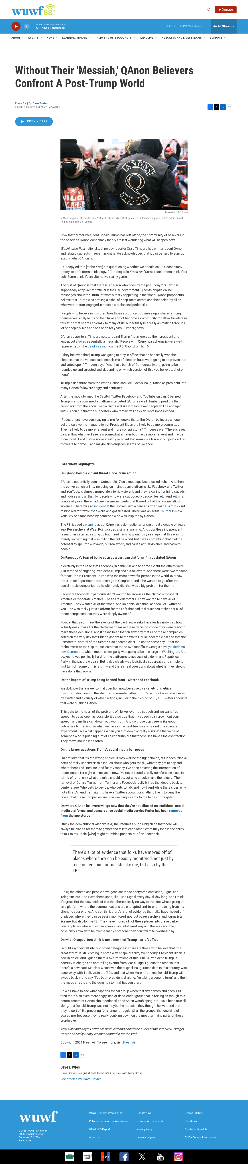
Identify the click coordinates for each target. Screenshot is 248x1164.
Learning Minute (74, 37)
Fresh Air (129, 1042)
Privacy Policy (145, 1129)
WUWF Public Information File (105, 1113)
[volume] (27, 26)
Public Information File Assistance (108, 1121)
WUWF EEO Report (99, 1129)
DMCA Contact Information (200, 1137)
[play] (16, 26)
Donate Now (144, 1113)
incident (100, 506)
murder (166, 511)
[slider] (32, 26)
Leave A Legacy (146, 1137)
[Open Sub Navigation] (23, 37)
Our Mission (191, 1121)
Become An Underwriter (150, 1121)
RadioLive (146, 37)
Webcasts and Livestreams (181, 37)
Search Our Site (194, 1113)
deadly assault (98, 346)
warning (90, 524)
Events (33, 37)
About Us (94, 1137)
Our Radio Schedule (196, 1129)
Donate (227, 9)
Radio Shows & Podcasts (113, 37)
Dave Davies (40, 103)
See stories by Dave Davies (80, 1079)
